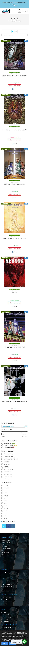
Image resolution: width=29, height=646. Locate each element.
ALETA (19, 21)
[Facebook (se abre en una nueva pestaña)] (15, 5)
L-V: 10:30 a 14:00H (7, 597)
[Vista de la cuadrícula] (13, 31)
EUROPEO (16, 345)
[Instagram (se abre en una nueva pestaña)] (16, 5)
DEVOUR (14, 293)
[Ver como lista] (16, 31)
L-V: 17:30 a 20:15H (7, 627)
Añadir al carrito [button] (14, 85)
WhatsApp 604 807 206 (8, 2)
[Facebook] (8, 526)
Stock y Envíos (6, 615)
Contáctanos (6, 621)
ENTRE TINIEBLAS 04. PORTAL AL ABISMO (14, 184)
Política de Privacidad (8, 586)
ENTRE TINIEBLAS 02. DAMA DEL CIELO (14, 347)
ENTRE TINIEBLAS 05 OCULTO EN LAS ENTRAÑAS (14, 130)
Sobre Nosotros (6, 582)
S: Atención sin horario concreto (10, 601)
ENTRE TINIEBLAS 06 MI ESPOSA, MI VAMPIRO (14, 75)
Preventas (5, 619)
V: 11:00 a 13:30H (7, 630)
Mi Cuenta (5, 612)
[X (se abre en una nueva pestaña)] (13, 5)
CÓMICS (12, 73)
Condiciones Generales (8, 584)
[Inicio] (8, 21)
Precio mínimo (4, 436)
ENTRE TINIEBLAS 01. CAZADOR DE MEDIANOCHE (14, 401)
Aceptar (4, 643)
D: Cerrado (5, 604)
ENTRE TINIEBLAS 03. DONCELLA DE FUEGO (14, 238)
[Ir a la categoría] (26, 426)
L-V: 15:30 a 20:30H (7, 599)
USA (16, 291)
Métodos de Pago (7, 617)
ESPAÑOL (16, 73)
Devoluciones (6, 591)
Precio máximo (25, 436)
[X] (4, 526)
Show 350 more (5, 479)
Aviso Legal (5, 588)
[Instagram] (13, 526)
